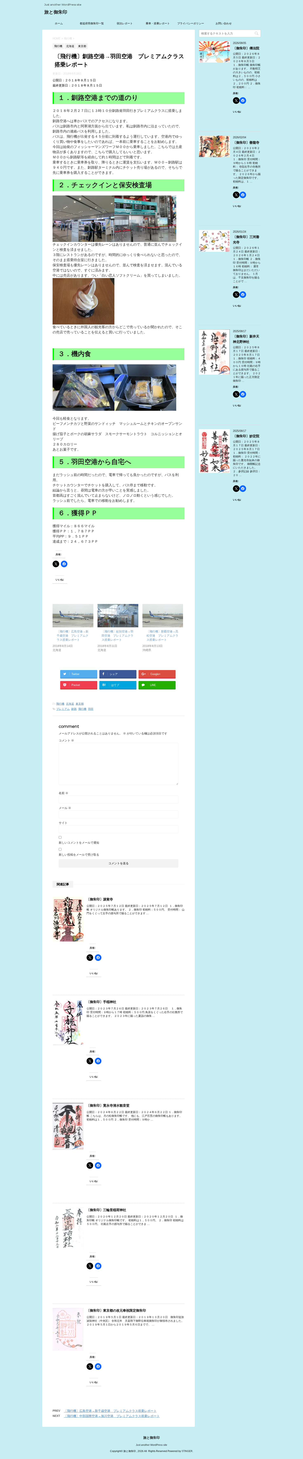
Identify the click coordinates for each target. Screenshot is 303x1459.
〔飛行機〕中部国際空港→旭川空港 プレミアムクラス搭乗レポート (112, 1416)
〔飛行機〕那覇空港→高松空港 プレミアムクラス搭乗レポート (162, 635)
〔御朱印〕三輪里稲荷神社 (106, 1210)
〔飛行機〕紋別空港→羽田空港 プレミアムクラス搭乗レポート (117, 635)
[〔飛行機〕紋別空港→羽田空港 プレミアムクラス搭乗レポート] (117, 615)
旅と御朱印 (55, 12)
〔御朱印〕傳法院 (246, 48)
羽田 (90, 709)
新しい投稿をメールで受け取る (79, 854)
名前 (63, 793)
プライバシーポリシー (190, 23)
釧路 (74, 709)
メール (65, 808)
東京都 (80, 703)
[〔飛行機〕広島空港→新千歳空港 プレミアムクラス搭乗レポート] (73, 615)
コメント (66, 740)
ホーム (59, 23)
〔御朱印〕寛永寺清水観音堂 (108, 1105)
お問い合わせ (224, 23)
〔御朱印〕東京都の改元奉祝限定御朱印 (116, 1310)
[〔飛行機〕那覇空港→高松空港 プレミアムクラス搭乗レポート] (162, 615)
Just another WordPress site (151, 1445)
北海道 (70, 703)
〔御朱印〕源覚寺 (100, 899)
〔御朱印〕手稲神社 (101, 1002)
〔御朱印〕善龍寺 (246, 142)
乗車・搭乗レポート (158, 23)
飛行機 (60, 703)
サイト (63, 822)
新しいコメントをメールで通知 (79, 842)
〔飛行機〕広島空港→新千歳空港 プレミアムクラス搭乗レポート (72, 635)
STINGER (187, 1451)
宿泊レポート (125, 23)
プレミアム (63, 709)
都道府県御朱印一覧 (92, 23)
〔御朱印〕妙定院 (246, 436)
